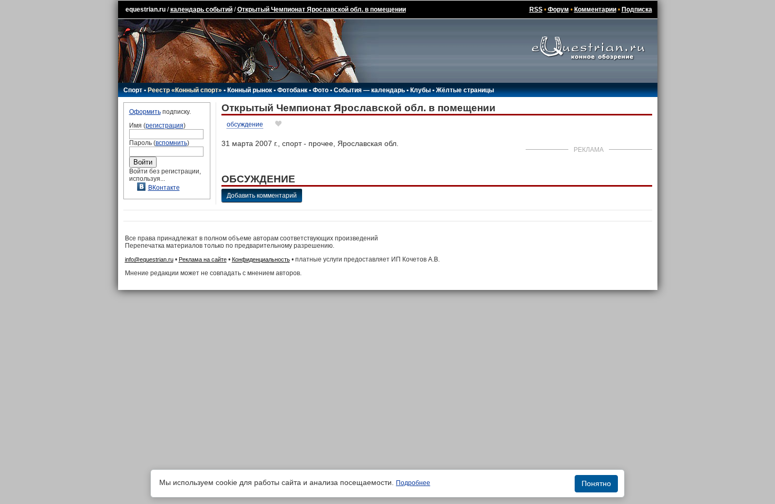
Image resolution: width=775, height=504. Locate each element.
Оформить (145, 111)
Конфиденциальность (261, 259)
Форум (558, 9)
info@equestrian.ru (149, 259)
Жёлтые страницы (465, 90)
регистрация (164, 125)
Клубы (420, 90)
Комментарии (595, 9)
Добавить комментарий (262, 195)
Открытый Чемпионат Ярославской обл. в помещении (321, 9)
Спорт (132, 90)
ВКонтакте (164, 187)
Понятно (596, 483)
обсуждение (245, 124)
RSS (535, 9)
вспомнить (171, 143)
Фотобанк (292, 90)
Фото (320, 90)
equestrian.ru (145, 9)
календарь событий (201, 9)
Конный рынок (249, 90)
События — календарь (369, 90)
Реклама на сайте (203, 259)
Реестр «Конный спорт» (185, 90)
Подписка (637, 9)
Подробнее (413, 483)
